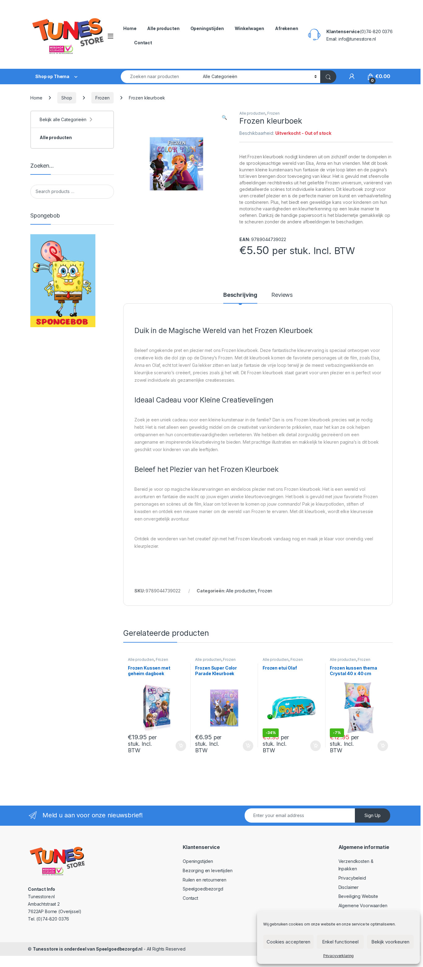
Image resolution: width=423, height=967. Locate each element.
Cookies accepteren (288, 942)
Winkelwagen (249, 28)
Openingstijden (207, 28)
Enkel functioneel (340, 942)
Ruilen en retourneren (204, 879)
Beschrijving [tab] (240, 295)
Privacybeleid (352, 878)
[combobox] (160, 76)
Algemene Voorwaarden (362, 905)
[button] (224, 117)
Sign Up (372, 815)
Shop (66, 97)
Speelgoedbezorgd (203, 888)
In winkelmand (174, 746)
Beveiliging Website (358, 896)
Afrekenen (286, 28)
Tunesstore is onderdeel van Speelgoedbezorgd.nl (87, 949)
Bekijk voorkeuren (390, 942)
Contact (143, 42)
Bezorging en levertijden (208, 870)
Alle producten (163, 28)
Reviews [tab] (282, 295)
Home (129, 28)
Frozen (102, 97)
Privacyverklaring (338, 955)
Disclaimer (348, 887)
